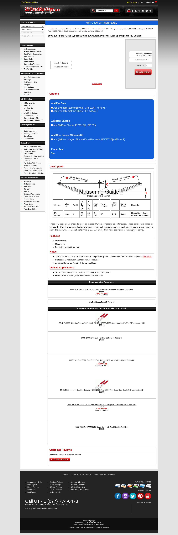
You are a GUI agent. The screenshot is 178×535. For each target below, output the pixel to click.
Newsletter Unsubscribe (80, 490)
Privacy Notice (85, 474)
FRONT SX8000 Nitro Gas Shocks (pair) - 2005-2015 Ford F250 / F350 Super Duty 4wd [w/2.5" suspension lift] (101, 390)
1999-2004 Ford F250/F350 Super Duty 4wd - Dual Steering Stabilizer (101, 427)
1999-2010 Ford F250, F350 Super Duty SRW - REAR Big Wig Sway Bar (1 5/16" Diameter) (101, 405)
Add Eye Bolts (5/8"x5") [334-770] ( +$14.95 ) (75, 111)
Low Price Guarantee (141, 60)
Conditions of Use (99, 474)
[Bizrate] (147, 512)
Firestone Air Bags (56, 482)
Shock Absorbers (56, 490)
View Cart (150, 2)
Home (50, 29)
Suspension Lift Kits (34, 482)
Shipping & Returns (78, 482)
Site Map (111, 474)
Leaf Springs (58, 29)
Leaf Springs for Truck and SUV (74, 29)
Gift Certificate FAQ (78, 487)
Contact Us (74, 474)
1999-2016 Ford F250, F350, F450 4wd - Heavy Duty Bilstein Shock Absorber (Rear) (101, 289)
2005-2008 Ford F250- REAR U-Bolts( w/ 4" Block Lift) (101, 338)
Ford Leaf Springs (93, 29)
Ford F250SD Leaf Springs (135, 29)
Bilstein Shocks (55, 492)
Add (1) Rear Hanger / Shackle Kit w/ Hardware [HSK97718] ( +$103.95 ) (89, 139)
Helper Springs (33, 487)
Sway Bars (31, 490)
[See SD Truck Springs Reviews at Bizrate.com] (142, 509)
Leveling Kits (32, 485)
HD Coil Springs (56, 487)
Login (142, 2)
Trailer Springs (55, 485)
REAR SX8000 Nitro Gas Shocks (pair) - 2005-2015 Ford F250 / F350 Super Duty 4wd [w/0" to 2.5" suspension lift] (101, 323)
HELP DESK (132, 2)
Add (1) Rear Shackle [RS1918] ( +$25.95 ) (74, 125)
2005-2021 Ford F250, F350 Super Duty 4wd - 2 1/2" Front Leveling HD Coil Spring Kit (101, 360)
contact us (147, 256)
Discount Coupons (78, 485)
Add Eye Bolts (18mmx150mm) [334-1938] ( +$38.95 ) (79, 108)
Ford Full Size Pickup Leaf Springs (112, 29)
